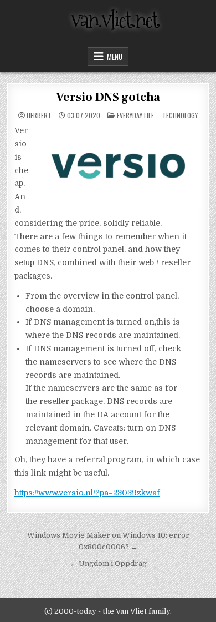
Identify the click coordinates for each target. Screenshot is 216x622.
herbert (39, 115)
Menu (114, 56)
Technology (180, 115)
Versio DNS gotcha (108, 97)
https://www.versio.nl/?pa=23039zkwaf (87, 492)
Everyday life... (138, 115)
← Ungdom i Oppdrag (108, 563)
